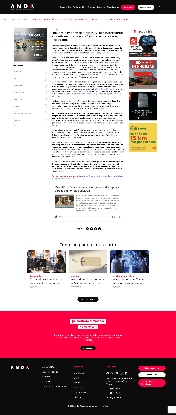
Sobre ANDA (65, 7)
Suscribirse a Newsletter (147, 383)
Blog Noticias (113, 7)
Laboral (17, 120)
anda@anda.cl (113, 398)
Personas (78, 388)
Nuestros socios (50, 372)
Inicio (6, 19)
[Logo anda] (22, 7)
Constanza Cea (116, 62)
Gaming (17, 71)
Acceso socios (145, 7)
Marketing (79, 373)
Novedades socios (22, 113)
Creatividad (19, 92)
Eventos (91, 7)
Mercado (25, 19)
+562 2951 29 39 (113, 389)
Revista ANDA (79, 7)
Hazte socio (128, 7)
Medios (78, 378)
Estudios (101, 7)
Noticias (14, 19)
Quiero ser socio (152, 368)
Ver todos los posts (88, 299)
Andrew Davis (82, 91)
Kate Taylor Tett (87, 94)
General (17, 106)
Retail (17, 78)
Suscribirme (88, 348)
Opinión (78, 397)
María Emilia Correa (103, 89)
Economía (18, 85)
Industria (78, 383)
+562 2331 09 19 (113, 393)
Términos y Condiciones (54, 386)
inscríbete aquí (67, 171)
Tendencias (80, 392)
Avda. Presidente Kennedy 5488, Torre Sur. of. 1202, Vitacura (119, 381)
